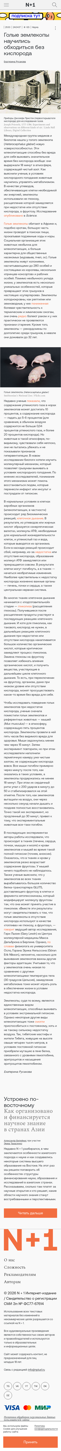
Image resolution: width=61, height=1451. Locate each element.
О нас (9, 1260)
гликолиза (25, 606)
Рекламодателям (20, 1274)
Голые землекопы (16, 223)
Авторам (12, 1282)
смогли (40, 1021)
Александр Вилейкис (15, 1140)
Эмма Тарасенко (13, 1143)
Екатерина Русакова (15, 61)
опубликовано (13, 215)
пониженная (40, 303)
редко (22, 316)
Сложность (15, 1267)
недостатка (43, 552)
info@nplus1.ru (36, 1369)
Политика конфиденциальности (46, 1427)
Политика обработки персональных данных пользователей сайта (29, 1418)
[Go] (6, 4)
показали (33, 401)
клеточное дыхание (30, 518)
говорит (9, 929)
